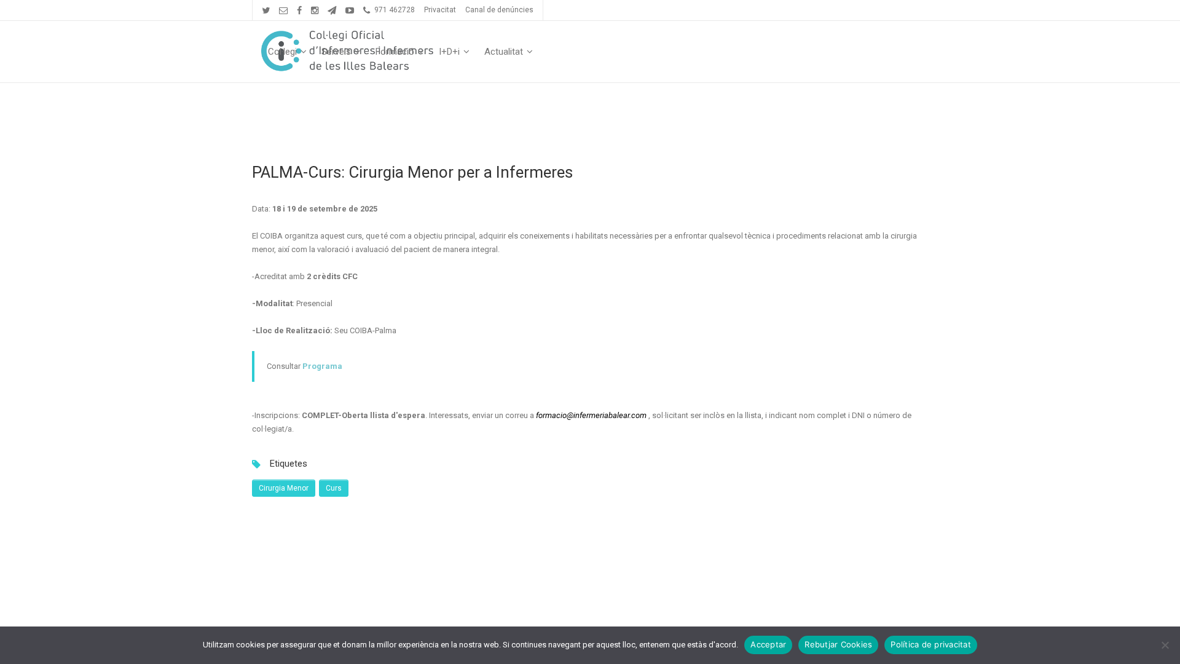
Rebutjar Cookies (838, 644)
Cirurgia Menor (284, 488)
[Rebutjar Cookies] (1164, 645)
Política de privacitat (931, 644)
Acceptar (768, 644)
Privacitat (440, 10)
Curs (334, 488)
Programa (322, 366)
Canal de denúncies (499, 10)
